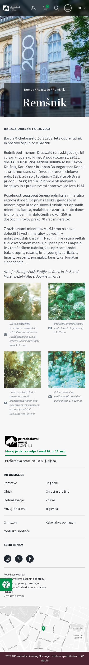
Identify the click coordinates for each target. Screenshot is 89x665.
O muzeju (10, 522)
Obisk (8, 491)
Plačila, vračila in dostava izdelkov (25, 587)
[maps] (44, 629)
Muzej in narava (14, 508)
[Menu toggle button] (68, 8)
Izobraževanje (14, 500)
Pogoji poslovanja (14, 574)
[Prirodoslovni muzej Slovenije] (11, 8)
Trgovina (52, 508)
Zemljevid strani (14, 596)
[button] (6, 584)
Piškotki (8, 591)
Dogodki (52, 483)
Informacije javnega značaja (21, 583)
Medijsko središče (17, 531)
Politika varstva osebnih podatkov (24, 578)
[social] (7, 559)
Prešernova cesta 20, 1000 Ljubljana (30, 461)
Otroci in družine (57, 491)
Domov (29, 89)
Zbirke (50, 500)
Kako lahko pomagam (61, 522)
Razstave (43, 89)
